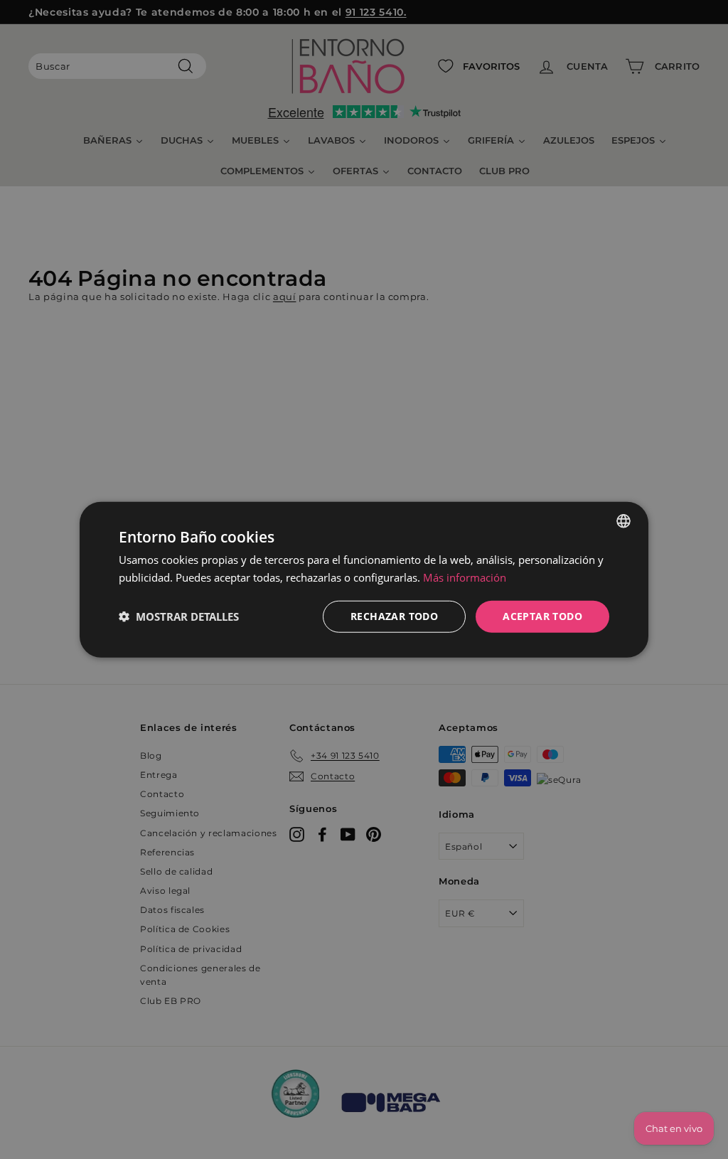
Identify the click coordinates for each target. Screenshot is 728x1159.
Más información (464, 577)
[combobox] (623, 521)
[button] (179, 616)
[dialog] (364, 580)
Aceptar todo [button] (542, 616)
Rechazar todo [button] (394, 616)
